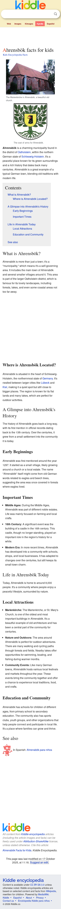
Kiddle (6, 897)
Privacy (40, 897)
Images (17, 23)
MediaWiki (43, 894)
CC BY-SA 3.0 (37, 884)
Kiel (5, 387)
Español (50, 23)
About (29, 897)
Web (9, 23)
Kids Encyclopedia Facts (15, 54)
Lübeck (45, 382)
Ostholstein (24, 152)
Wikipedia (51, 891)
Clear (49, 14)
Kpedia (40, 23)
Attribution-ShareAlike (35, 841)
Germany (47, 378)
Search (55, 14)
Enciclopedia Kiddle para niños (34, 900)
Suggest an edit (39, 862)
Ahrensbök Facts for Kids (17, 850)
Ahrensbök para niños (39, 750)
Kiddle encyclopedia (33, 834)
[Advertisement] (30, 36)
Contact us (8, 900)
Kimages (29, 23)
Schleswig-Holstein (32, 156)
